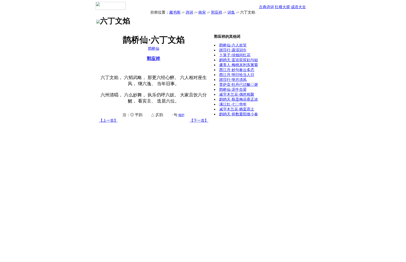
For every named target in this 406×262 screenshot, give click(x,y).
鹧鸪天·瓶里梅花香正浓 (238, 99)
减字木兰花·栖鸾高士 (236, 109)
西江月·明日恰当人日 (236, 75)
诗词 (189, 12)
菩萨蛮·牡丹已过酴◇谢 (238, 85)
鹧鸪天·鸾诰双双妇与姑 (238, 60)
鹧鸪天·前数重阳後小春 (238, 114)
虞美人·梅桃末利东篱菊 (238, 65)
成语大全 (298, 7)
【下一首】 (199, 120)
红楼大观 (282, 7)
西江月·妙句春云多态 (236, 70)
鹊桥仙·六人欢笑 (233, 45)
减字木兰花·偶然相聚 (236, 94)
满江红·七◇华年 (233, 104)
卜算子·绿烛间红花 (234, 55)
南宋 (202, 12)
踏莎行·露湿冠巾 (233, 50)
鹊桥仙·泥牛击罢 (233, 89)
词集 (231, 12)
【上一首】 (108, 120)
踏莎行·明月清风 (233, 80)
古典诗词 (266, 7)
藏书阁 (174, 12)
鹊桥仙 (153, 48)
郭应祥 (216, 12)
